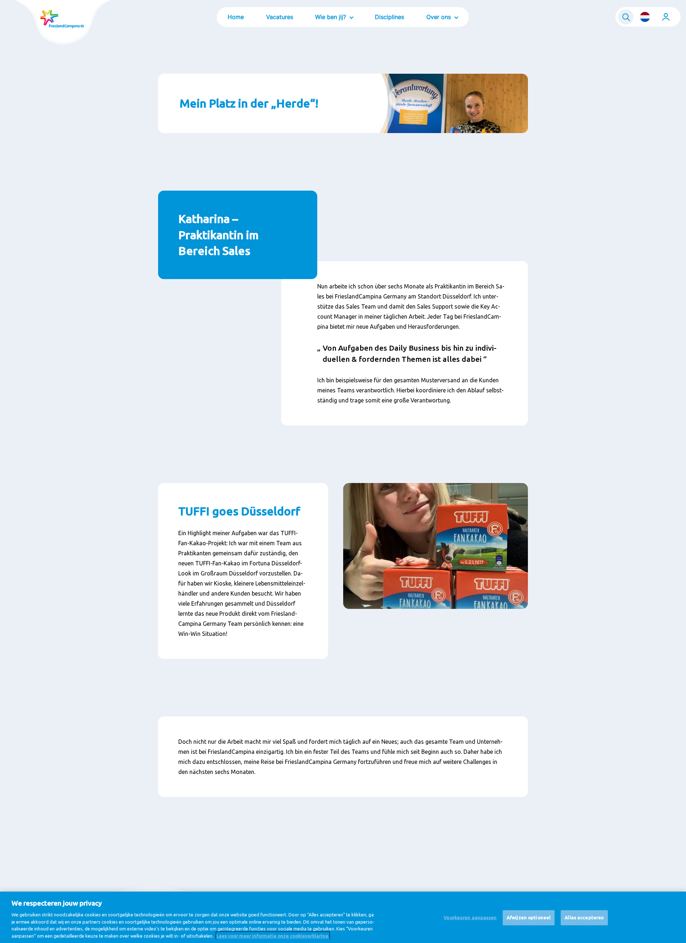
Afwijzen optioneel (529, 917)
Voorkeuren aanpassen (470, 917)
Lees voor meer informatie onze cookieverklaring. (272, 935)
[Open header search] (625, 16)
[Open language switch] (645, 16)
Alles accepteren (584, 917)
